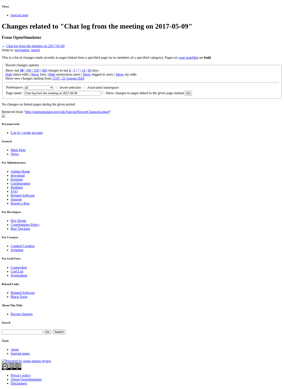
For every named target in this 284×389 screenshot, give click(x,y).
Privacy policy (21, 375)
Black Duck (19, 297)
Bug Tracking (20, 229)
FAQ (14, 191)
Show (35, 74)
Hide (8, 74)
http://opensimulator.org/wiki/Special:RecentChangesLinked (67, 112)
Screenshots (19, 275)
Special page (19, 15)
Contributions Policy (25, 225)
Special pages (20, 353)
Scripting (17, 250)
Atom (15, 349)
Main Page (18, 150)
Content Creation (23, 246)
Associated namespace (103, 87)
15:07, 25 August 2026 (68, 78)
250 (36, 70)
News (15, 154)
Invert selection (70, 87)
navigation (22, 50)
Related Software (23, 195)
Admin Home (20, 171)
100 (28, 70)
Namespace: (14, 87)
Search (6, 322)
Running (17, 179)
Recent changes (22, 314)
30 (89, 70)
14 (83, 70)
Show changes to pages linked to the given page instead (145, 93)
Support (16, 199)
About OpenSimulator (26, 379)
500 (44, 70)
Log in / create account (27, 133)
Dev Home (18, 221)
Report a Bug (20, 203)
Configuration (20, 183)
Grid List (17, 271)
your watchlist (188, 57)
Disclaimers (19, 383)
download (18, 175)
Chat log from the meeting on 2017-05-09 (35, 46)
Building (17, 187)
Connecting (19, 267)
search (35, 50)
